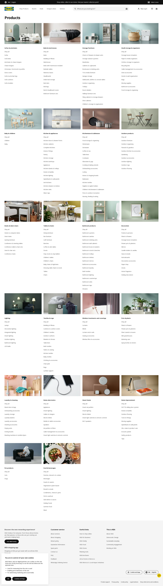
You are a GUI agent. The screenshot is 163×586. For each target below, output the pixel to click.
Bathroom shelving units (90, 240)
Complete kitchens (49, 147)
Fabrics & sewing (48, 350)
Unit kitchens (47, 182)
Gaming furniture (10, 240)
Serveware (85, 147)
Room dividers (86, 90)
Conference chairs (10, 254)
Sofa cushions (9, 79)
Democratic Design (112, 537)
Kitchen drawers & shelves (51, 186)
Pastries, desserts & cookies (52, 475)
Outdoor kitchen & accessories (130, 151)
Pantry (45, 154)
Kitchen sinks (47, 189)
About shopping (55, 537)
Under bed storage (49, 79)
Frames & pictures (127, 233)
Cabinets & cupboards (89, 66)
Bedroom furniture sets (50, 93)
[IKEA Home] (9, 9)
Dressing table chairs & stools (52, 268)
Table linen (85, 154)
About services (55, 534)
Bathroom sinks (87, 282)
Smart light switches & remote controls (55, 435)
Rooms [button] (34, 9)
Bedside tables (48, 69)
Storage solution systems (90, 59)
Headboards (47, 76)
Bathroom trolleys (88, 254)
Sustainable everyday (112, 541)
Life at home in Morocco (87, 559)
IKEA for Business (85, 537)
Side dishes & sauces (49, 500)
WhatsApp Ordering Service (59, 562)
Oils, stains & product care (129, 428)
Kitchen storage (48, 158)
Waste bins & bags (10, 407)
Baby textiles (47, 357)
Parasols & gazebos (127, 147)
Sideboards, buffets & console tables (93, 79)
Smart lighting (9, 336)
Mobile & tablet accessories (52, 421)
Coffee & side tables (49, 247)
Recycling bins (125, 66)
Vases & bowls (125, 254)
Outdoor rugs (125, 165)
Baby (6, 144)
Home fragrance (126, 271)
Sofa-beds (8, 59)
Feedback (54, 559)
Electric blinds (47, 418)
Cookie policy (124, 582)
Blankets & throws (49, 339)
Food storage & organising (129, 90)
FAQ (52, 555)
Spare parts (54, 548)
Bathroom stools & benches (91, 250)
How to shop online (86, 534)
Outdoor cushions (49, 336)
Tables (45, 271)
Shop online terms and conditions (149, 582)
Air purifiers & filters (49, 428)
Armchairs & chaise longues (13, 62)
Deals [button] (41, 9)
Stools (45, 250)
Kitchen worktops (48, 161)
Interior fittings (48, 151)
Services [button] (62, 9)
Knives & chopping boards (90, 175)
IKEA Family (83, 541)
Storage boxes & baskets (129, 55)
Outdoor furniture (126, 140)
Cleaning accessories (11, 425)
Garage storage (87, 76)
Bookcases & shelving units (90, 69)
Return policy (55, 541)
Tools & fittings (126, 418)
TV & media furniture (88, 72)
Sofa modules (9, 83)
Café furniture (47, 240)
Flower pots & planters (128, 243)
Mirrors (123, 247)
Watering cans (125, 339)
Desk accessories (126, 72)
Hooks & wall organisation (129, 76)
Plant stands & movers (128, 332)
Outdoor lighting (126, 161)
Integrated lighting (10, 332)
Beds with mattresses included (52, 66)
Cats (6, 475)
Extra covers (8, 72)
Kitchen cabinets (48, 144)
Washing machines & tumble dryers (15, 435)
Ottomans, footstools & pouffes (15, 69)
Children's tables (48, 257)
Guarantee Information (58, 544)
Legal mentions (134, 582)
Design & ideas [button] (51, 9)
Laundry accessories (11, 421)
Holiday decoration (127, 275)
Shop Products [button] (23, 9)
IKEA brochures (84, 555)
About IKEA (109, 534)
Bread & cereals (48, 489)
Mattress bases (48, 72)
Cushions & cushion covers (51, 329)
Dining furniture (48, 233)
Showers (85, 289)
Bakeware (85, 179)
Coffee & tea (86, 151)
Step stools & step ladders (51, 254)
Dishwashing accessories (90, 168)
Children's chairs (48, 261)
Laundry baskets (10, 418)
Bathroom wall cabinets (89, 243)
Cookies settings (20, 579)
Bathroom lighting (88, 275)
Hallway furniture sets (89, 93)
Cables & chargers (49, 414)
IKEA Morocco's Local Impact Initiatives (92, 562)
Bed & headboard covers (51, 90)
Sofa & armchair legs (11, 76)
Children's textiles (48, 332)
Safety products (126, 435)
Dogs (6, 479)
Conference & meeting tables (14, 243)
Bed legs (46, 86)
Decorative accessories (128, 261)
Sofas (6, 55)
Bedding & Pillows (49, 59)
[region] (24, 568)
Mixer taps (46, 193)
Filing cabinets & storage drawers (92, 97)
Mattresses (47, 62)
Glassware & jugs (87, 161)
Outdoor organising (88, 83)
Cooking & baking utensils (90, 165)
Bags (123, 79)
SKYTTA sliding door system (130, 407)
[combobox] (99, 9)
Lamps (7, 325)
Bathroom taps (87, 285)
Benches (46, 243)
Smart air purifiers (87, 407)
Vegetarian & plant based (51, 486)
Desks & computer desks (12, 233)
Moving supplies (126, 83)
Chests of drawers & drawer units (92, 55)
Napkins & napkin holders (90, 186)
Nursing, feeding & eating (90, 196)
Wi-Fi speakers (86, 421)
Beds (45, 55)
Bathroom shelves (88, 257)
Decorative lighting (10, 329)
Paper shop (124, 264)
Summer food (47, 506)
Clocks (123, 268)
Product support (105, 582)
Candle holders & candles (129, 250)
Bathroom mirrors (88, 261)
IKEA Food (83, 544)
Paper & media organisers (129, 59)
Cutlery (84, 172)
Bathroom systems (88, 233)
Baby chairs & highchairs (50, 264)
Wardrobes (85, 62)
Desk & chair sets (10, 250)
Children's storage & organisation (92, 104)
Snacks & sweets (48, 482)
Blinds (84, 329)
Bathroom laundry (88, 268)
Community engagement (114, 544)
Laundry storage (10, 414)
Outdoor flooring (126, 168)
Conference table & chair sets (14, 247)
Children (7, 140)
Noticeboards (125, 257)
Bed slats (46, 83)
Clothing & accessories (50, 360)
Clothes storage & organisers (130, 62)
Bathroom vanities (88, 236)
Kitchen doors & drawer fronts (52, 140)
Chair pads (46, 364)
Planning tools (84, 552)
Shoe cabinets (86, 100)
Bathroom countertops (89, 278)
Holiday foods (47, 503)
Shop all (7, 52)
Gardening (124, 154)
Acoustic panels (126, 432)
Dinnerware (86, 144)
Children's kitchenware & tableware (93, 189)
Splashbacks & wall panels (51, 179)
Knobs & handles (48, 172)
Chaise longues (9, 66)
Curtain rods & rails (88, 332)
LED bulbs (8, 346)
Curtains (85, 325)
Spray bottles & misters (128, 343)
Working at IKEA (111, 548)
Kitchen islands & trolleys (51, 168)
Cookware (85, 158)
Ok (8, 579)
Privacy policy (115, 582)
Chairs (45, 275)
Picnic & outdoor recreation (91, 193)
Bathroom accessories (128, 86)
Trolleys (84, 86)
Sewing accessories (88, 336)
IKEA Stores (83, 548)
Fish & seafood (48, 496)
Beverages (46, 479)
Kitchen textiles (87, 182)
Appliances (46, 165)
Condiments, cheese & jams (52, 493)
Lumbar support (48, 371)
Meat (45, 510)
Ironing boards (9, 432)
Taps (122, 439)
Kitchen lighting (48, 175)
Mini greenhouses (126, 336)
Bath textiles (86, 271)
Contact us (54, 552)
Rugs (45, 367)
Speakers (46, 425)
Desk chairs (8, 236)
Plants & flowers (126, 236)
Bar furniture (47, 236)
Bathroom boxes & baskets (91, 247)
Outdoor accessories (127, 158)
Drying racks (8, 428)
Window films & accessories (91, 339)
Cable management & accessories (131, 69)
